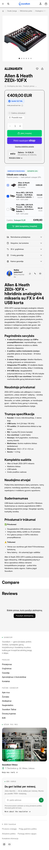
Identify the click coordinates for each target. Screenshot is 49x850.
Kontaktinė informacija (10, 838)
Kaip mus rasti (8, 772)
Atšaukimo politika (8, 834)
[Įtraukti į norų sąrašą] (37, 68)
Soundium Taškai (9, 709)
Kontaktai (6, 681)
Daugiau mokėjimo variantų (24, 146)
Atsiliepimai (6, 701)
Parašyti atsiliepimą (24, 616)
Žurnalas (5, 697)
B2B (4, 718)
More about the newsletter (16, 812)
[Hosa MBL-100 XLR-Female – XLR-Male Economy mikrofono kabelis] (24, 211)
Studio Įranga (12, 11)
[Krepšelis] (46, 4)
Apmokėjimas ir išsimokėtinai (14, 677)
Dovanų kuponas (9, 714)
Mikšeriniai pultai (26, 11)
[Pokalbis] (30, 273)
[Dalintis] (42, 68)
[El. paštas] (40, 273)
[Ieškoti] (8, 4)
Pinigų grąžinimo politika (28, 829)
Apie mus (6, 692)
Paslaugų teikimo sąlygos (27, 834)
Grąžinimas (7, 668)
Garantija (5, 673)
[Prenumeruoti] (41, 800)
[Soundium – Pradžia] (3, 11)
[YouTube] (9, 844)
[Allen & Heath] (13, 68)
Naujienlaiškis (7, 705)
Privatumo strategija (9, 829)
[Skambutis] (35, 273)
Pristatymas (7, 664)
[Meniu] (3, 4)
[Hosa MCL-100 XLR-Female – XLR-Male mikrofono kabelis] (33, 197)
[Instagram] (4, 844)
